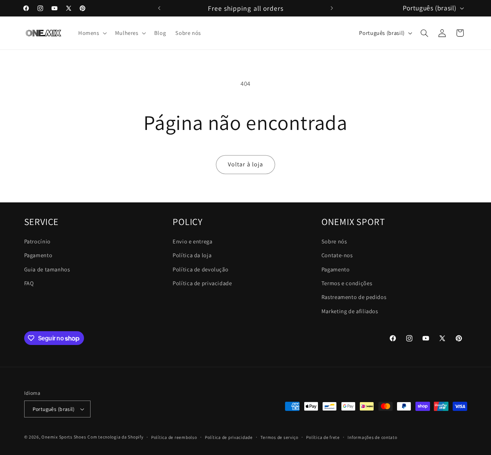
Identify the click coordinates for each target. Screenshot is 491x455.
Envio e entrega (192, 241)
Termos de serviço (279, 437)
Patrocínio (37, 241)
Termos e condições (346, 283)
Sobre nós (334, 241)
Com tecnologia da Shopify (115, 437)
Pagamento (38, 255)
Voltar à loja (245, 164)
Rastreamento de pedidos (354, 297)
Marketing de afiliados (349, 311)
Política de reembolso (174, 437)
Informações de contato (372, 437)
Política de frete (323, 437)
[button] (91, 33)
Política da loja (192, 255)
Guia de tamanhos (47, 269)
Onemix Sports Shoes (63, 437)
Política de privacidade (202, 283)
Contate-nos (337, 255)
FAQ (29, 283)
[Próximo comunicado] (331, 8)
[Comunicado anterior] (159, 8)
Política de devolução (200, 269)
